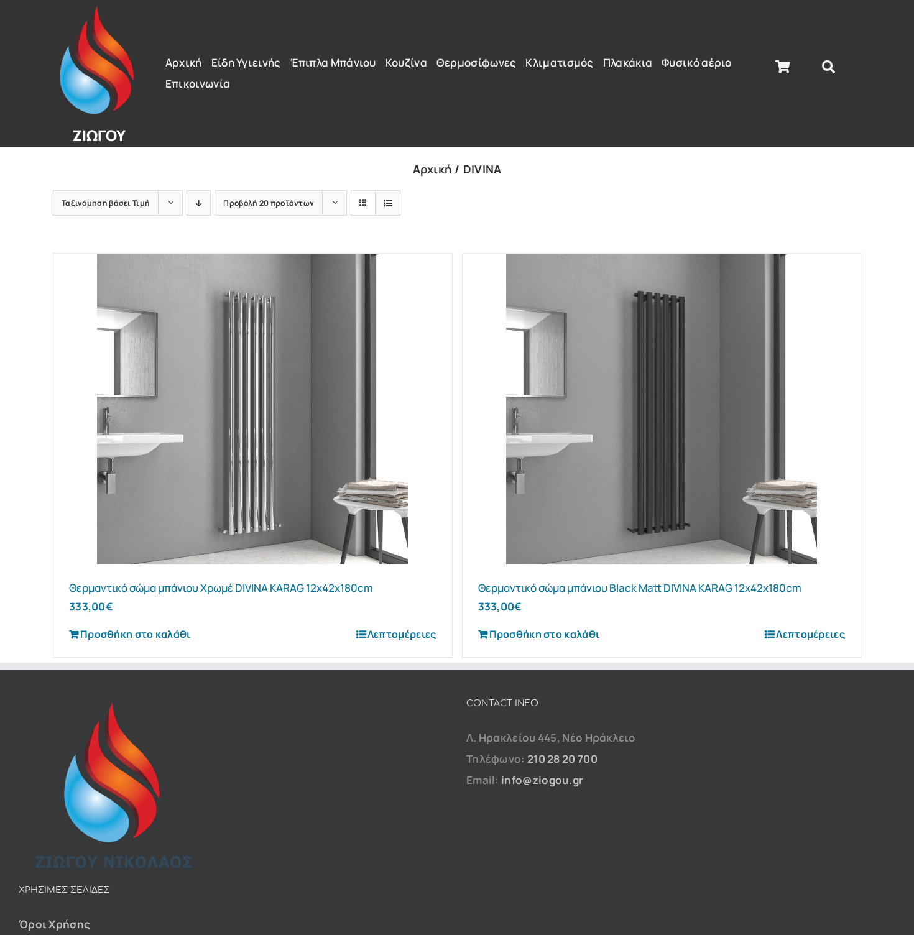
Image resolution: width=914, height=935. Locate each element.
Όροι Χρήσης (54, 924)
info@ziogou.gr (542, 780)
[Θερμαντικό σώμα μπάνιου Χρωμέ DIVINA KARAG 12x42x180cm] (252, 409)
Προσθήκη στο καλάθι (135, 634)
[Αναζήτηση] (828, 67)
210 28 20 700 (562, 759)
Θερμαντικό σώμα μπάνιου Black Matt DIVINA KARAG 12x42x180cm (639, 588)
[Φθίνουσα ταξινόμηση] (199, 203)
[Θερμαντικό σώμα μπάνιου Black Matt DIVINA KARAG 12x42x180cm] (662, 409)
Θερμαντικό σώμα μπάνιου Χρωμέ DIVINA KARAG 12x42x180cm (221, 588)
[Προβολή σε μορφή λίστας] (388, 203)
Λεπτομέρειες (401, 634)
